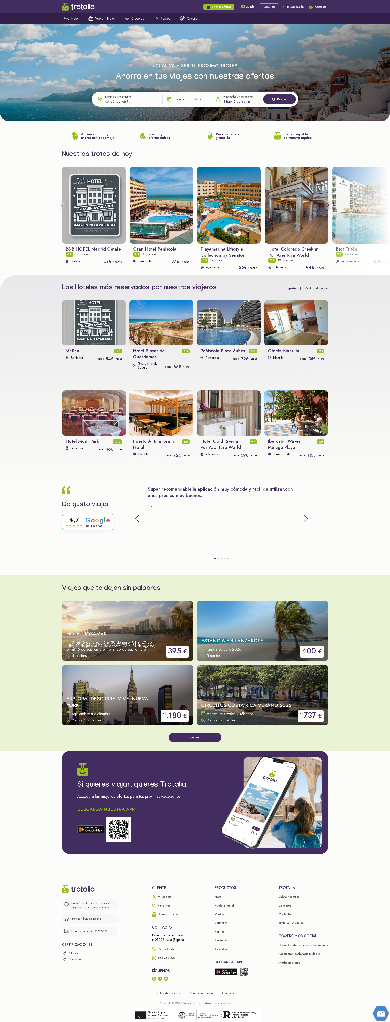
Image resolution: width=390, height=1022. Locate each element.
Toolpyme (75, 959)
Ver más (195, 737)
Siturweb (74, 953)
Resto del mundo (316, 288)
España (291, 288)
